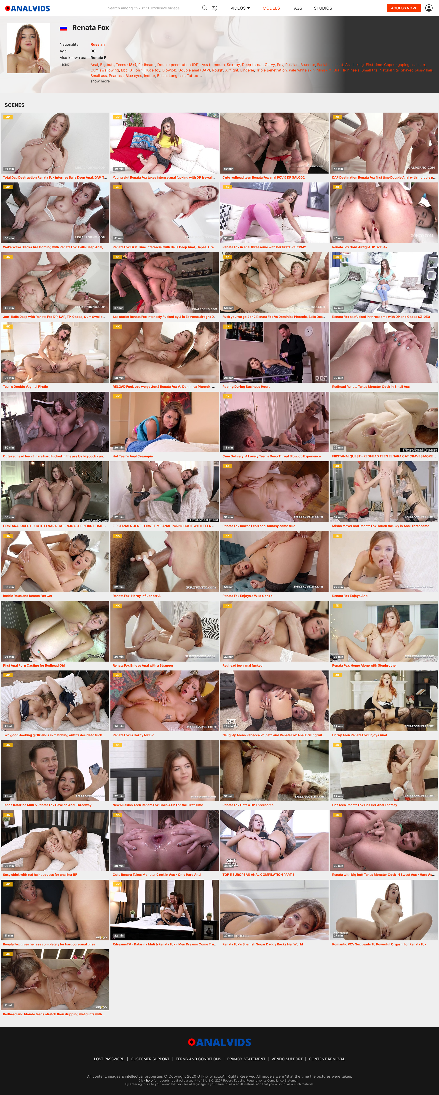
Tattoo (192, 75)
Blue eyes (134, 75)
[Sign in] (429, 8)
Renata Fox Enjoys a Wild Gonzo (247, 596)
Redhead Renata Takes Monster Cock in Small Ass (371, 386)
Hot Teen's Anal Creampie (133, 456)
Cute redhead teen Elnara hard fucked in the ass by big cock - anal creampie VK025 (68, 456)
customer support (150, 1059)
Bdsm (162, 75)
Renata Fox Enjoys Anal (350, 596)
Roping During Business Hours (246, 386)
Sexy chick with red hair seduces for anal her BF (40, 874)
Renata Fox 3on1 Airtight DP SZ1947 (359, 247)
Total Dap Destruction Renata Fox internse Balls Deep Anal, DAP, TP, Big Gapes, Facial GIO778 (75, 177)
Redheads (146, 64)
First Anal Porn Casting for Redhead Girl (34, 665)
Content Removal (327, 1059)
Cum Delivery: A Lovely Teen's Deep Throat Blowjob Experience (271, 456)
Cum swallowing (105, 70)
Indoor (149, 75)
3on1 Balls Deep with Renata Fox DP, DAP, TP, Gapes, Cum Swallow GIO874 (60, 317)
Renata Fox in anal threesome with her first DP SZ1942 (264, 247)
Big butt (107, 64)
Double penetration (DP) (178, 64)
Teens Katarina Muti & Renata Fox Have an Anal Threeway (47, 805)
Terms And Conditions (198, 1059)
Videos (238, 8)
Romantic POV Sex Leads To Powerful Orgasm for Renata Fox (379, 944)
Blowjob (169, 70)
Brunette (307, 64)
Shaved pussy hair (416, 70)
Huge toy (152, 70)
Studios (323, 8)
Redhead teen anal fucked (242, 665)
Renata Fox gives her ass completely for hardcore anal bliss (49, 944)
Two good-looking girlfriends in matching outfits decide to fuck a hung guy (61, 735)
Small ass (99, 75)
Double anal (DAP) (194, 70)
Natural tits (389, 70)
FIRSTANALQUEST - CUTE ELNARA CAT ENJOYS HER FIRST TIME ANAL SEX (61, 526)
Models (271, 8)
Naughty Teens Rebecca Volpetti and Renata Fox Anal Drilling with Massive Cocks (285, 735)
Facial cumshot (330, 64)
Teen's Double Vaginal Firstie (25, 386)
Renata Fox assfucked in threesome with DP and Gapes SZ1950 (381, 317)
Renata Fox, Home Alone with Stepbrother (364, 665)
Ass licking (354, 64)
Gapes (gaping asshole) (404, 64)
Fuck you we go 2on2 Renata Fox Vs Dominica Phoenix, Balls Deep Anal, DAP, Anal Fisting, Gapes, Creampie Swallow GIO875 (318, 317)
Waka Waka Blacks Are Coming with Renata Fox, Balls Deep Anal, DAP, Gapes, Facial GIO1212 (74, 247)
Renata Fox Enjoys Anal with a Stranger (143, 665)
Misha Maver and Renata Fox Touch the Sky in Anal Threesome (380, 526)
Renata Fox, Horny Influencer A (137, 596)
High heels (350, 70)
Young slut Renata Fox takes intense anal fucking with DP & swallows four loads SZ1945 (181, 177)
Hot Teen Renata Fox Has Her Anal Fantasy (364, 805)
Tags (297, 8)
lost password (109, 1059)
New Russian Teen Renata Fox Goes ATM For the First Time (158, 805)
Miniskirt (324, 70)
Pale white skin (302, 70)
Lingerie (247, 70)
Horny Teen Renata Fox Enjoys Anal (359, 735)
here (149, 1080)
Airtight (231, 70)
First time (374, 64)
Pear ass (116, 75)
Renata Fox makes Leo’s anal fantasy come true (258, 526)
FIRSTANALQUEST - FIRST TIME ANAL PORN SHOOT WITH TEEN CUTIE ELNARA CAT (178, 526)
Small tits (369, 70)
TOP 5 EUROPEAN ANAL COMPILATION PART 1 (258, 874)
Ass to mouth (213, 64)
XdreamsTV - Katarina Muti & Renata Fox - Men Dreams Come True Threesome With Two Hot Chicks (190, 944)
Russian (98, 44)
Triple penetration (271, 70)
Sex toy (233, 64)
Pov (280, 64)
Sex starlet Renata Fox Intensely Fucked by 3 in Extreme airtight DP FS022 (170, 317)
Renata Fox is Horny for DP (133, 735)
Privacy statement (246, 1059)
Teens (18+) (126, 64)
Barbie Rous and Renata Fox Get (27, 596)
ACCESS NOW (403, 8)
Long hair (177, 75)
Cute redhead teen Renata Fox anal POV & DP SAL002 (263, 177)
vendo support (287, 1059)
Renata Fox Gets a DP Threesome (247, 805)
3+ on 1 (136, 70)
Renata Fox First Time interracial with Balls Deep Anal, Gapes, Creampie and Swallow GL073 (184, 247)
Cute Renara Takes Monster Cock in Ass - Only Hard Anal (157, 874)
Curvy (270, 64)
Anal (94, 64)
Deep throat (252, 64)
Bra (336, 70)
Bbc (124, 70)
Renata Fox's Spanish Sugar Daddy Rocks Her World (262, 944)
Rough (217, 70)
